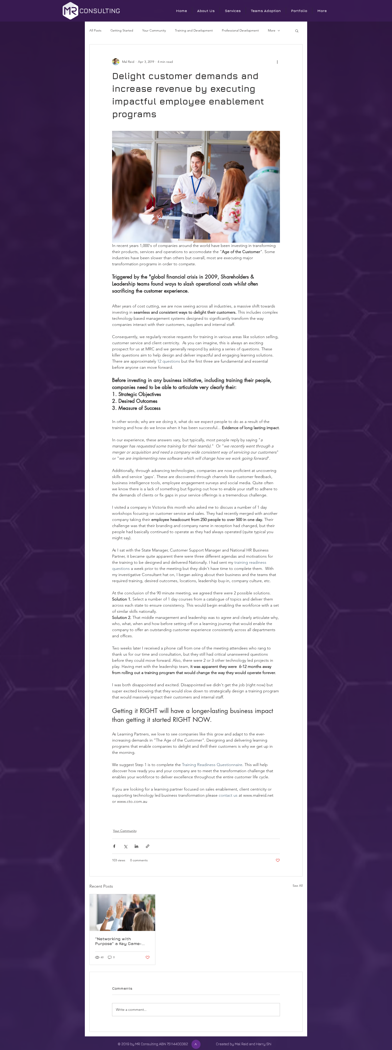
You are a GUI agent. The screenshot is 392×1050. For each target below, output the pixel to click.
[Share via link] (147, 846)
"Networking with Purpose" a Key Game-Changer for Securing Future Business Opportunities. (118, 941)
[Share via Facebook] (114, 846)
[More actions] (277, 61)
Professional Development (240, 30)
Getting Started (121, 30)
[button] (297, 30)
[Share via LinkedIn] (136, 846)
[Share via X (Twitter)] (125, 846)
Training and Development (194, 30)
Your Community (154, 30)
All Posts (95, 30)
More (271, 30)
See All (298, 886)
